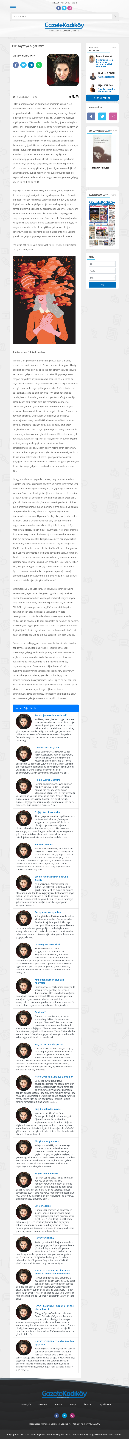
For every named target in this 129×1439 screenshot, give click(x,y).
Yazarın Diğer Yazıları (26, 708)
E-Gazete (43, 1404)
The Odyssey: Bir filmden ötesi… (106, 90)
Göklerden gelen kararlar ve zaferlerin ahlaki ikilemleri (104, 63)
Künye (73, 1404)
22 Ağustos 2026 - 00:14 (64, 3)
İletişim (87, 1404)
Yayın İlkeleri (105, 1404)
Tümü (113, 47)
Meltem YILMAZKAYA (24, 55)
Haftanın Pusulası (100, 167)
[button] (108, 130)
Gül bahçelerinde (106, 77)
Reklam (58, 1404)
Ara (102, 284)
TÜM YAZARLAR (102, 98)
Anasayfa (26, 1404)
